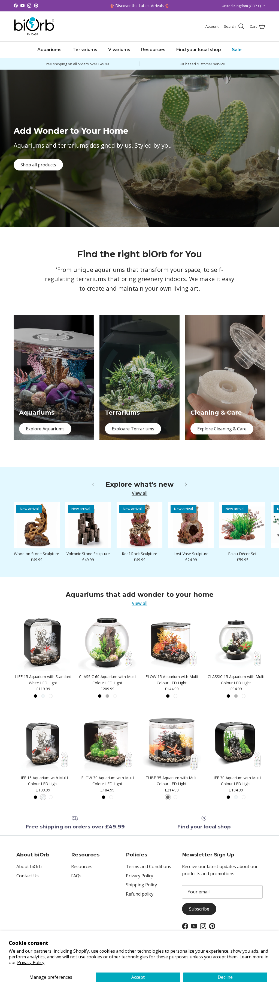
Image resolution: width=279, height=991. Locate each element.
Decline (225, 977)
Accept (138, 977)
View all (139, 493)
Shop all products (38, 165)
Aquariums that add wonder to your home (140, 594)
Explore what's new (140, 484)
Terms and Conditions (148, 866)
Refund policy (139, 894)
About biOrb (29, 866)
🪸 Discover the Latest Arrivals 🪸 (139, 5)
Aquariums (49, 49)
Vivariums (119, 49)
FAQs (76, 876)
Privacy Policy (30, 962)
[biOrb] (34, 26)
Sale (237, 49)
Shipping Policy (141, 885)
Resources (153, 49)
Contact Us (27, 876)
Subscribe (199, 909)
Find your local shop (198, 49)
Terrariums (84, 49)
